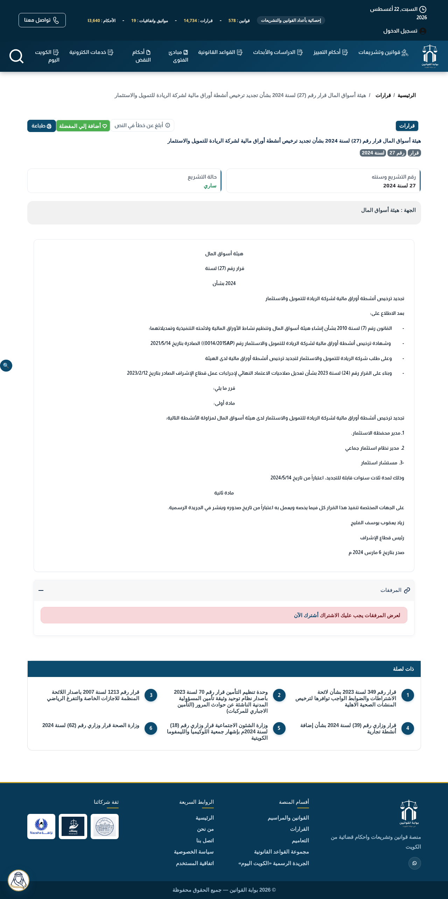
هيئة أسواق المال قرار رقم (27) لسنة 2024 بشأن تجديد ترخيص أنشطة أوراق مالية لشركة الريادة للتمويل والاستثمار (240, 95)
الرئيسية (407, 95)
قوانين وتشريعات (379, 52)
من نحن (205, 829)
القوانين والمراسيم (288, 818)
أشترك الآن (306, 615)
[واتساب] (414, 863)
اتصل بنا (205, 840)
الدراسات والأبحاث (274, 52)
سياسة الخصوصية (194, 852)
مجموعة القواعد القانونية (281, 852)
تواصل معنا (38, 20)
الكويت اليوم (47, 56)
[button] (16, 56)
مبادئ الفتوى (178, 56)
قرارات (383, 95)
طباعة (39, 126)
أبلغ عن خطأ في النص (138, 125)
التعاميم (300, 840)
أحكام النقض (141, 56)
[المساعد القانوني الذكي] (18, 880)
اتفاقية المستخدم (195, 863)
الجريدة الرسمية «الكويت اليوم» (273, 863)
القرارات (299, 829)
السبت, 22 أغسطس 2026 (398, 13)
